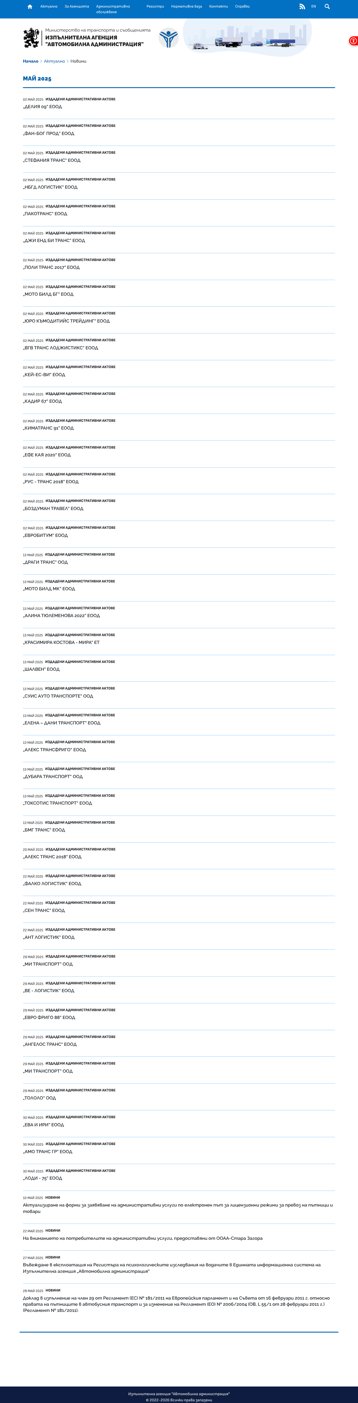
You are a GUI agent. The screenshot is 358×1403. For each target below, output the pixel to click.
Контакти (218, 6)
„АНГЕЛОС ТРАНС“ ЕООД (50, 1044)
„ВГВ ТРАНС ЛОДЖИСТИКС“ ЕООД (60, 347)
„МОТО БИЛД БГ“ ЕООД (48, 294)
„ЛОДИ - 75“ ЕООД (42, 1178)
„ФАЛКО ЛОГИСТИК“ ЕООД (52, 883)
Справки (242, 6)
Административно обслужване (113, 9)
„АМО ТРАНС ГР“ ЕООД (47, 1151)
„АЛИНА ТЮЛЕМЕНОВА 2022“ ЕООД (61, 615)
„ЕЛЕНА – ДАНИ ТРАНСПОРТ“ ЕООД (61, 723)
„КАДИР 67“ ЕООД (42, 401)
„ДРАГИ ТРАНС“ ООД (45, 562)
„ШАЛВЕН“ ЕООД (41, 669)
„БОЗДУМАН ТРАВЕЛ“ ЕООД (53, 508)
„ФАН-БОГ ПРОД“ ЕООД (48, 133)
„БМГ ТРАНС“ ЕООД (44, 830)
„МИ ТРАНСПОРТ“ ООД (48, 964)
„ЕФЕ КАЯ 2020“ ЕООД (47, 455)
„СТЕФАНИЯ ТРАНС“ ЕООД (52, 160)
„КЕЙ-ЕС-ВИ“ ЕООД (44, 374)
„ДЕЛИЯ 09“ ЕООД (42, 106)
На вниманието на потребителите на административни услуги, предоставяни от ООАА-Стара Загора (143, 1238)
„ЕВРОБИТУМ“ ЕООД (45, 535)
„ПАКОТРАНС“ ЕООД (45, 213)
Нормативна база (186, 6)
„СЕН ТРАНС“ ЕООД (44, 910)
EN (313, 6)
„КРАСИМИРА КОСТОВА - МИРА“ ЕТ (61, 642)
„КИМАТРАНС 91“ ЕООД (48, 428)
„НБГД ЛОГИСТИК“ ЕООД (50, 187)
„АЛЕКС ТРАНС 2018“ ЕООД (52, 856)
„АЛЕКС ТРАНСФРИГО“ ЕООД (54, 749)
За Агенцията (77, 6)
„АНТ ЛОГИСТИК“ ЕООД (49, 937)
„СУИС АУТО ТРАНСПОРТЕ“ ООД (58, 696)
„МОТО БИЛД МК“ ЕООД (49, 588)
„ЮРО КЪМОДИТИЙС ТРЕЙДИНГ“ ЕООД (66, 321)
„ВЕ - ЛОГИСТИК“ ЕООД (48, 990)
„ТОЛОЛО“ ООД (39, 1098)
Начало (30, 61)
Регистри (155, 6)
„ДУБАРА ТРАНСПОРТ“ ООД (53, 776)
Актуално (49, 6)
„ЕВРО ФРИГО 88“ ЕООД (49, 1017)
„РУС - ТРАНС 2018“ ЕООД (51, 481)
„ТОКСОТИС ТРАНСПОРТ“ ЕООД (57, 803)
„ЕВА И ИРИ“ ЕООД (43, 1124)
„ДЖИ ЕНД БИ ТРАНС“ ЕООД (54, 240)
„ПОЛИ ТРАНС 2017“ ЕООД (51, 267)
